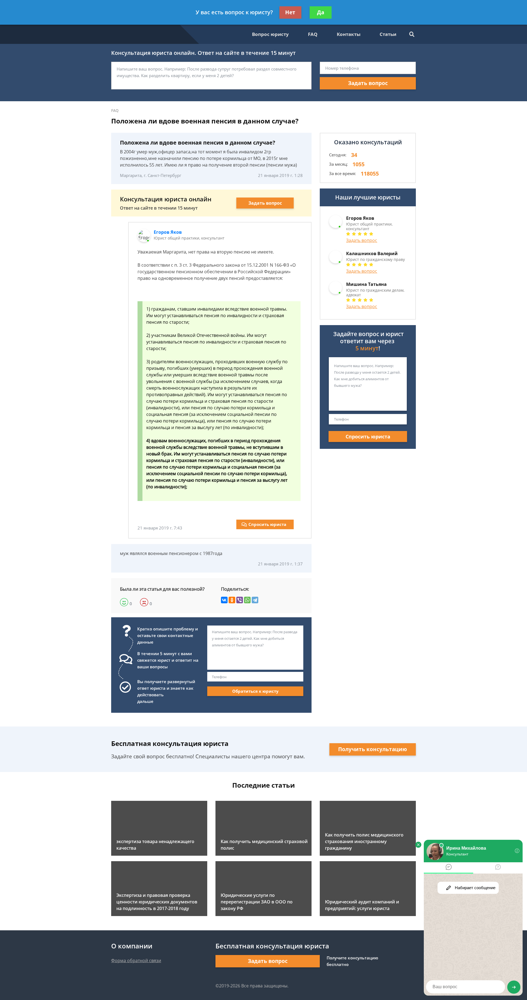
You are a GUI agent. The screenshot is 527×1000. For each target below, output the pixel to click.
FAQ (313, 34)
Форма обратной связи (136, 960)
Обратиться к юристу (255, 691)
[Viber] (239, 600)
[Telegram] (255, 600)
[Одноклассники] (232, 600)
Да (320, 12)
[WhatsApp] (247, 600)
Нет (290, 12)
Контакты (348, 34)
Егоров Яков (168, 232)
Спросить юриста (267, 524)
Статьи (388, 34)
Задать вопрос (368, 83)
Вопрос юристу (270, 34)
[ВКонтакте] (224, 600)
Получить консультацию (372, 749)
